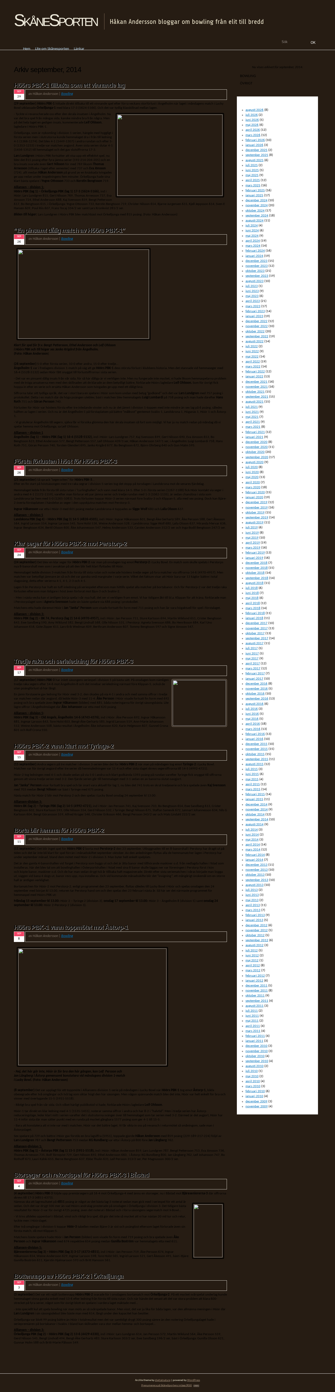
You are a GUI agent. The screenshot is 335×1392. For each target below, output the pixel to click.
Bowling (67, 94)
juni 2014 (252, 834)
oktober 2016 (255, 693)
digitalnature (162, 1380)
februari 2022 (255, 371)
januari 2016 (254, 739)
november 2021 (256, 386)
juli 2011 (251, 1010)
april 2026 (252, 130)
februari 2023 (255, 311)
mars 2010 (252, 1086)
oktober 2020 (255, 452)
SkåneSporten (55, 20)
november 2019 (256, 507)
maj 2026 (252, 125)
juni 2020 (252, 472)
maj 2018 (252, 598)
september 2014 (256, 819)
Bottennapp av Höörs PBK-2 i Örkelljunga (68, 1276)
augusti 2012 (254, 945)
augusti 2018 (254, 583)
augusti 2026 (254, 110)
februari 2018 (255, 613)
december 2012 (256, 925)
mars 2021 (252, 427)
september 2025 (256, 155)
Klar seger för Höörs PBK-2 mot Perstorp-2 (70, 543)
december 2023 (256, 261)
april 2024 (252, 240)
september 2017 (256, 638)
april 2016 (252, 723)
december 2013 (256, 864)
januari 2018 (254, 618)
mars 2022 (252, 366)
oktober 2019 (255, 512)
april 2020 (252, 482)
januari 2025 (254, 195)
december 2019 (256, 502)
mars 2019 (252, 547)
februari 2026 (255, 140)
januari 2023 (254, 316)
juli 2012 (251, 950)
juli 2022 (251, 346)
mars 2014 (252, 849)
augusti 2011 (254, 1006)
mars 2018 (252, 608)
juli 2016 (251, 709)
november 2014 (256, 809)
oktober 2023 (255, 271)
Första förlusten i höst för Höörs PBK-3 (65, 461)
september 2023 (256, 276)
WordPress (193, 1380)
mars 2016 (252, 729)
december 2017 (256, 623)
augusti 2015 (254, 764)
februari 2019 (255, 552)
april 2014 (252, 844)
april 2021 (252, 422)
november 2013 (256, 869)
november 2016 (256, 688)
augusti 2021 (254, 401)
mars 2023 (252, 306)
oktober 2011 (255, 995)
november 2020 (256, 447)
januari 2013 (254, 920)
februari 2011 (255, 1036)
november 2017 (256, 628)
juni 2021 (252, 412)
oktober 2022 (255, 331)
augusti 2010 (254, 1066)
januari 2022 (254, 376)
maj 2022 (252, 356)
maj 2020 (252, 477)
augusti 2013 (254, 885)
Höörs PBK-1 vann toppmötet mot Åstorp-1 (71, 927)
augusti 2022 (254, 341)
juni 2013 (252, 895)
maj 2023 (252, 296)
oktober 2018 (255, 573)
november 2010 (256, 1051)
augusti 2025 (254, 160)
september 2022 (256, 336)
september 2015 (256, 759)
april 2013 (252, 905)
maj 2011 (252, 1020)
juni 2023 (252, 291)
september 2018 (256, 578)
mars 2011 (252, 1031)
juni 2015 (252, 774)
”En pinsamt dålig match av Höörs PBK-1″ (69, 230)
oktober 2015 (255, 754)
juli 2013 (251, 890)
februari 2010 (255, 1091)
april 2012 (252, 965)
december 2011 (256, 985)
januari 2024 (254, 256)
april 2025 (252, 180)
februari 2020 (255, 492)
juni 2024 (252, 230)
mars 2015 (252, 789)
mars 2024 (252, 245)
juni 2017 (252, 653)
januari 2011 (254, 1041)
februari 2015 (255, 794)
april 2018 (252, 603)
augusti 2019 (254, 522)
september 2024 (256, 215)
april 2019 (252, 542)
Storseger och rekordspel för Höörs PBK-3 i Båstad (81, 1175)
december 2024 (256, 200)
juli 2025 (251, 165)
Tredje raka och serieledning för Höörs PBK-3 (73, 661)
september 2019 (256, 517)
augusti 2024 (254, 220)
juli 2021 (251, 407)
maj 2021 (252, 417)
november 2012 (256, 930)
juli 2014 (251, 829)
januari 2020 (254, 497)
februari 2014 (255, 855)
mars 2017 (252, 668)
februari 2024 (255, 250)
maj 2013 (252, 900)
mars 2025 (252, 185)
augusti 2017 (254, 643)
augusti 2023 (254, 281)
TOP (196, 1386)
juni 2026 (252, 120)
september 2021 (256, 396)
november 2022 (256, 326)
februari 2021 (255, 432)
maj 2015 (252, 779)
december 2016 (256, 683)
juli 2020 (251, 467)
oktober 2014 (255, 814)
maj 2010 (252, 1076)
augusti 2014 (254, 824)
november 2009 (256, 1106)
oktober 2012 (255, 935)
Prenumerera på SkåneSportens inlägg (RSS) (166, 1385)
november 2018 (256, 568)
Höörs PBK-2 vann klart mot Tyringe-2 (64, 746)
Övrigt (246, 83)
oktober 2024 (255, 210)
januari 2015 (254, 799)
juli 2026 (251, 115)
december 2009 (256, 1101)
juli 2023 (251, 286)
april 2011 (252, 1026)
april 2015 (252, 784)
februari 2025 (255, 190)
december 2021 (256, 381)
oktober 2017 (255, 633)
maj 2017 (252, 658)
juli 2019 (251, 527)
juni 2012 (252, 955)
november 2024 (256, 205)
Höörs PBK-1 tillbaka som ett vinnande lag (69, 85)
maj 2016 (252, 719)
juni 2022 (252, 351)
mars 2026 (252, 135)
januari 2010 (254, 1096)
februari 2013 (255, 915)
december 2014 (256, 804)
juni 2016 (252, 714)
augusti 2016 (254, 704)
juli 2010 (251, 1071)
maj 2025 (252, 175)
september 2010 (256, 1061)
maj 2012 (252, 960)
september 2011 (256, 1001)
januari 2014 (254, 860)
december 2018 (256, 563)
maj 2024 (252, 235)
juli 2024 (251, 225)
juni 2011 (252, 1015)
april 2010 (252, 1081)
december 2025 (256, 150)
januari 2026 (254, 145)
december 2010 (256, 1046)
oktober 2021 (255, 391)
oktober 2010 (255, 1056)
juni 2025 (252, 170)
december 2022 (256, 321)
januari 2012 (254, 980)
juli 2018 (251, 588)
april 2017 (252, 663)
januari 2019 (254, 558)
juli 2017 (251, 648)
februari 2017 (255, 673)
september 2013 (256, 880)
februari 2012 (255, 975)
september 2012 (256, 940)
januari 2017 (254, 678)
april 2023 (252, 301)
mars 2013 (252, 910)
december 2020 (256, 442)
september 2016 (256, 698)
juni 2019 (252, 532)
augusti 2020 (254, 462)
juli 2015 (251, 769)
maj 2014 (252, 839)
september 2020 (256, 457)
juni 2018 (252, 593)
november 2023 (256, 266)
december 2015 (256, 744)
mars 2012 (252, 970)
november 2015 (256, 749)
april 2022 (252, 361)
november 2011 (256, 990)
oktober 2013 (255, 874)
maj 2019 (252, 537)
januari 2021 (254, 437)
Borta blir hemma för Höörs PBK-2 (59, 830)
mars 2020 (252, 487)
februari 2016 (255, 734)
